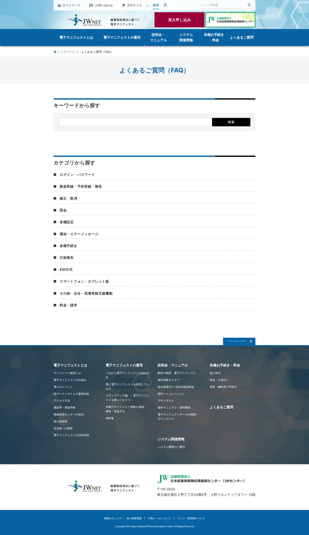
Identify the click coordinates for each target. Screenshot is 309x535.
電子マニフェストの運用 (124, 365)
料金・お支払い (219, 380)
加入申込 (215, 373)
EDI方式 (66, 269)
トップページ (65, 51)
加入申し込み (179, 19)
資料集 (110, 418)
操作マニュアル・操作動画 (174, 407)
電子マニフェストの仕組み (70, 380)
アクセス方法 (62, 400)
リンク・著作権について (191, 518)
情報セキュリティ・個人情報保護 (123, 518)
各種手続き (68, 246)
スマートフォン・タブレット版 (84, 281)
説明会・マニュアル (173, 365)
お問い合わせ (104, 5)
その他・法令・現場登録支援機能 (86, 293)
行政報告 (67, 257)
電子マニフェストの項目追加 (71, 435)
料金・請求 (68, 305)
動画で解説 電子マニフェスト (177, 373)
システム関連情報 (171, 439)
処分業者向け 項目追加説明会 (176, 386)
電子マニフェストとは (70, 365)
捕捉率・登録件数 (64, 407)
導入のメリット (63, 386)
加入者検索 (60, 421)
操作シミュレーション (171, 393)
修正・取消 (68, 198)
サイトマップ (71, 5)
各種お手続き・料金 (225, 365)
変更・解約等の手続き (223, 386)
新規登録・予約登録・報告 (81, 186)
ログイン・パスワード (77, 174)
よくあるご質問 (221, 407)
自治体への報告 (63, 428)
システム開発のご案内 (171, 446)
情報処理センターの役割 (69, 414)
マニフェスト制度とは (67, 373)
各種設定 (67, 222)
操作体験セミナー (169, 380)
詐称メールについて (159, 518)
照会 (63, 210)
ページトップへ (237, 341)
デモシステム (166, 400)
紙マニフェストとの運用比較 (71, 393)
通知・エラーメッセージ (79, 234)
